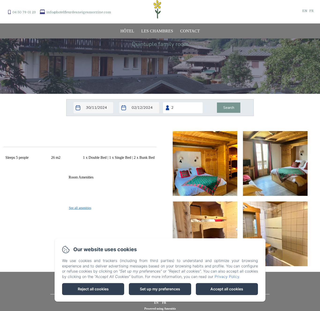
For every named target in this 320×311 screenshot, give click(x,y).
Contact (190, 31)
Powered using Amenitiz (160, 308)
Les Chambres (157, 31)
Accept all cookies (226, 289)
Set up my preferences (160, 289)
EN (156, 302)
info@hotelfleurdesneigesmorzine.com (78, 12)
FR (164, 302)
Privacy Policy (227, 276)
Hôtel (127, 31)
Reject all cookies (93, 289)
